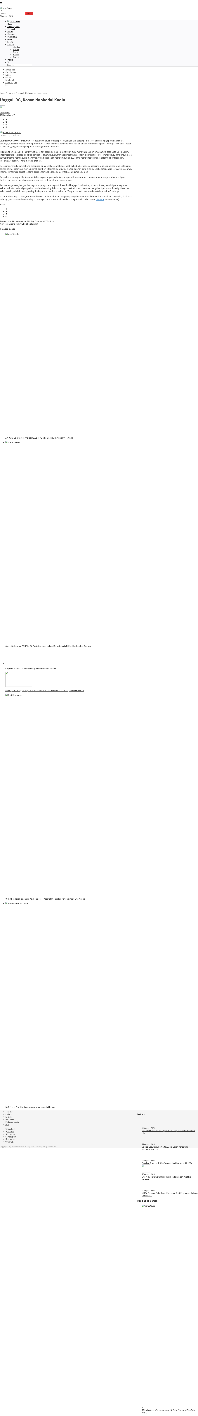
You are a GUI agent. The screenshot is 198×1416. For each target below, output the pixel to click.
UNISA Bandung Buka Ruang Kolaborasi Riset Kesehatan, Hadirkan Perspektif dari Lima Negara (45, 899)
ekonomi (100, 199)
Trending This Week (147, 1200)
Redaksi (8, 1114)
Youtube (10, 1142)
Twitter (10, 1131)
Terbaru (141, 1114)
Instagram (11, 1136)
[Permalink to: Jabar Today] (2, 110)
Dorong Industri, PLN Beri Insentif (19, 224)
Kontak (8, 1117)
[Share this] (6, 119)
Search (29, 14)
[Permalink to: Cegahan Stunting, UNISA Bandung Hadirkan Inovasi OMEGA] (18, 663)
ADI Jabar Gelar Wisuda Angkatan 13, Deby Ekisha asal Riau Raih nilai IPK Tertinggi (39, 438)
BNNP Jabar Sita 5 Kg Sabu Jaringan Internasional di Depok (30, 1107)
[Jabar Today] (6, 8)
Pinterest (11, 1134)
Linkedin (11, 1139)
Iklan (7, 1124)
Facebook (11, 1129)
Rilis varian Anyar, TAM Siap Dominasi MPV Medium (27, 221)
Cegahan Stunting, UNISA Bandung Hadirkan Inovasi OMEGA (30, 668)
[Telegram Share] (6, 125)
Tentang (9, 1111)
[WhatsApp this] (6, 127)
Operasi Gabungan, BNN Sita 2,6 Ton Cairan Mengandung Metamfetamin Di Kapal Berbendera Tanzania (48, 646)
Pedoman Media (12, 1122)
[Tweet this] (6, 122)
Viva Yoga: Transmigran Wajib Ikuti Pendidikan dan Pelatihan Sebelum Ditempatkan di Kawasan (44, 690)
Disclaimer (9, 1119)
